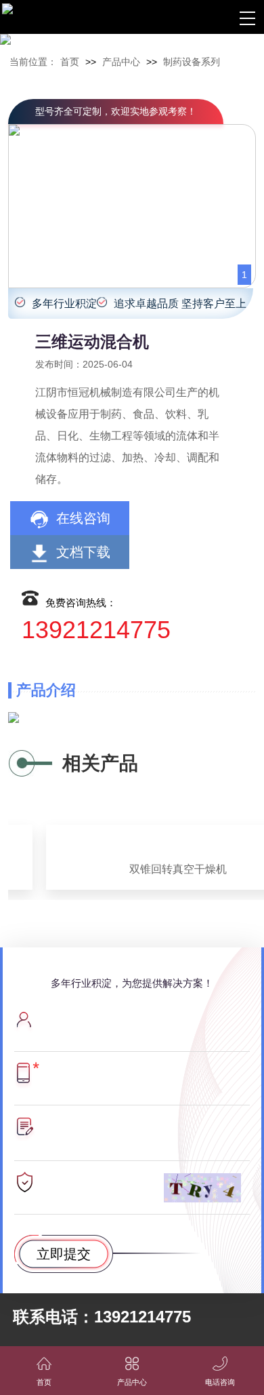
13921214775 (96, 630)
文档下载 (83, 552)
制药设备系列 (191, 61)
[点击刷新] (203, 1187)
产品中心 (121, 61)
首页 (69, 61)
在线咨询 (83, 518)
